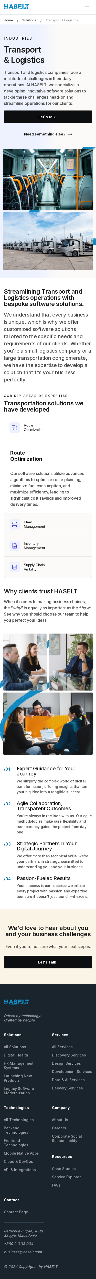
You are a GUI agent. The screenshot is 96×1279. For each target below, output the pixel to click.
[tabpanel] (48, 476)
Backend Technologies (16, 1130)
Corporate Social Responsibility (67, 1138)
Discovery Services (69, 1055)
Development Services (72, 1071)
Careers (59, 1128)
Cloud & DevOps (18, 1161)
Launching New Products (18, 1078)
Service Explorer (66, 1177)
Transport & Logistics (62, 20)
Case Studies (64, 1168)
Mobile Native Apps (21, 1153)
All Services (62, 1047)
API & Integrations (20, 1169)
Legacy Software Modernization (19, 1090)
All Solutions (15, 1047)
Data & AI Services (68, 1080)
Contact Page (16, 1212)
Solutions (29, 20)
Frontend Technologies (16, 1142)
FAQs (56, 1185)
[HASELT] (16, 8)
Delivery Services (67, 1088)
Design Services (66, 1063)
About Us (60, 1120)
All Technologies (19, 1120)
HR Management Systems (19, 1065)
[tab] (48, 427)
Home (8, 20)
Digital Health (16, 1055)
